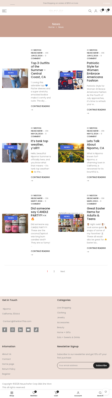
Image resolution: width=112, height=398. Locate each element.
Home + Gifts (64, 332)
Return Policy (8, 369)
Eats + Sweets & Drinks (68, 337)
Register (6, 374)
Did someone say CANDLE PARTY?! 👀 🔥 (40, 213)
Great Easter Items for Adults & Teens (96, 213)
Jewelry (61, 317)
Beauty (60, 327)
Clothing (61, 312)
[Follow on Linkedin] (20, 329)
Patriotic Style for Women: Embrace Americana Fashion (95, 72)
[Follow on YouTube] (28, 329)
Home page (8, 364)
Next (63, 271)
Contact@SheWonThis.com (17, 321)
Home (51, 27)
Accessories (63, 322)
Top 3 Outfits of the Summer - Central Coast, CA (40, 70)
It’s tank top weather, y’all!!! (39, 144)
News (11, 72)
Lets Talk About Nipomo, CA (95, 144)
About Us (6, 354)
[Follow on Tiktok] (36, 329)
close (6, 3)
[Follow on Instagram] (12, 329)
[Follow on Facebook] (4, 329)
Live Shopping (64, 307)
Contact (6, 359)
